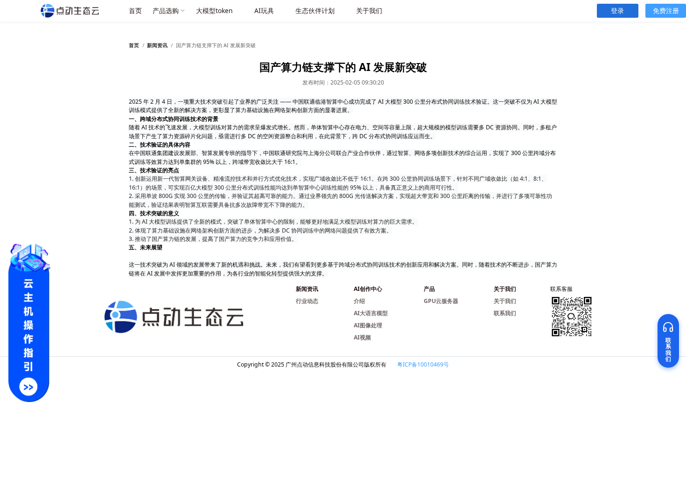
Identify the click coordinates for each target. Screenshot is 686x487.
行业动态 (307, 301)
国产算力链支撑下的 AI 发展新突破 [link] (216, 45)
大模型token (214, 10)
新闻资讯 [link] (157, 45)
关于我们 (369, 10)
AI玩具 (264, 10)
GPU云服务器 (441, 301)
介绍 (359, 301)
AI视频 (362, 337)
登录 (617, 10)
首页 (135, 10)
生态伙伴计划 (315, 10)
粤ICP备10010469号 (423, 364)
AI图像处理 (368, 325)
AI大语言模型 (371, 313)
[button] (169, 10)
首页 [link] (134, 45)
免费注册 (666, 10)
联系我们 (505, 313)
